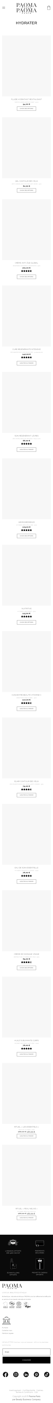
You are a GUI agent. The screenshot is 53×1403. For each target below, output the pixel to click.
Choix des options (26, 108)
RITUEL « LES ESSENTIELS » (26, 1127)
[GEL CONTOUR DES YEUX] (26, 147)
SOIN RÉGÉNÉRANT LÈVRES (26, 436)
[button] (3, 7)
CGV (36, 1392)
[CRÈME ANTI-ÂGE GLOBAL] (26, 229)
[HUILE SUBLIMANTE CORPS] (26, 1007)
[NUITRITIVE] (26, 575)
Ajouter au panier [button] (26, 363)
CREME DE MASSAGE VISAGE (26, 954)
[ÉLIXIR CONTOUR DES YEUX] (26, 747)
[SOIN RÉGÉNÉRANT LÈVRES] (26, 402)
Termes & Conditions (24, 1392)
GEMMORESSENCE (26, 522)
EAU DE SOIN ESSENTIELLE (26, 868)
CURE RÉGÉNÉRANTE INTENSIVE (26, 349)
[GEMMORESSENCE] (26, 488)
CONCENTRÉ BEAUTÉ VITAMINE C (26, 695)
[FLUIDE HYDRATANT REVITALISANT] (26, 65)
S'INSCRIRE (26, 1360)
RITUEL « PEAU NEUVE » (27, 1208)
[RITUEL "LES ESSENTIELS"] (26, 1093)
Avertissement (15, 1390)
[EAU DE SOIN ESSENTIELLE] (26, 834)
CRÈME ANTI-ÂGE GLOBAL (26, 263)
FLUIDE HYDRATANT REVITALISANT (26, 99)
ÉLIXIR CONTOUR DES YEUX (26, 781)
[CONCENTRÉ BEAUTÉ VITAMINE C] (26, 661)
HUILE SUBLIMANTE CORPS (26, 1040)
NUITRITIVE (27, 608)
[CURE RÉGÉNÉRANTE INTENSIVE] (26, 316)
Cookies (39, 1390)
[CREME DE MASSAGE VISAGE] (26, 920)
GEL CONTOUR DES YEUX (26, 181)
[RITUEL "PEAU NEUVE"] (26, 1175)
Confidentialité (29, 1390)
